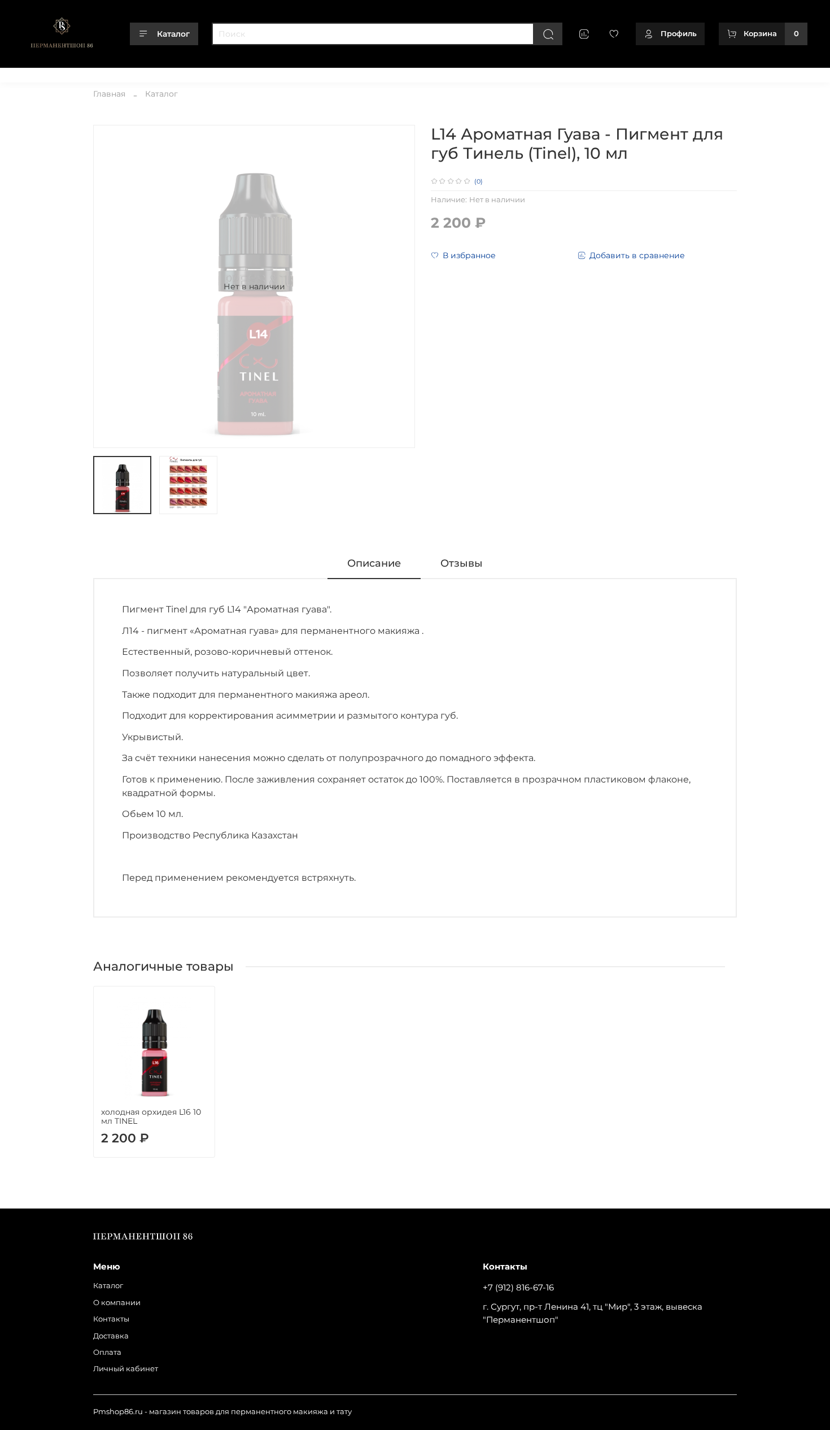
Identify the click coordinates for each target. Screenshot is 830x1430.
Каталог (173, 34)
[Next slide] (399, 286)
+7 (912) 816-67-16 (518, 1287)
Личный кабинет (283, 72)
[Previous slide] (109, 286)
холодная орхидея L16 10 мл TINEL (151, 1116)
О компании (86, 72)
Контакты (138, 72)
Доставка (184, 72)
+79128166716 (783, 72)
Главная (109, 94)
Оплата (226, 72)
